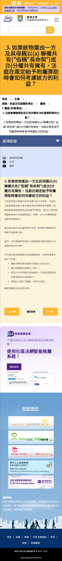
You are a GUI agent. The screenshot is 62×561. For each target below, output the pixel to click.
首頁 (4, 99)
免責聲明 (35, 543)
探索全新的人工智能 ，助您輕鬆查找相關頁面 (30, 9)
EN (51, 3)
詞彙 (26, 537)
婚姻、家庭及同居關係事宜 (17, 103)
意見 (52, 537)
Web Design (25, 557)
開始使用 (14, 366)
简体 (57, 3)
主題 (16, 99)
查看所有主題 (16, 157)
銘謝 (24, 543)
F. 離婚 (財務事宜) (12, 108)
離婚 (42, 103)
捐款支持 (29, 3)
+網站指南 (42, 3)
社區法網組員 (39, 537)
